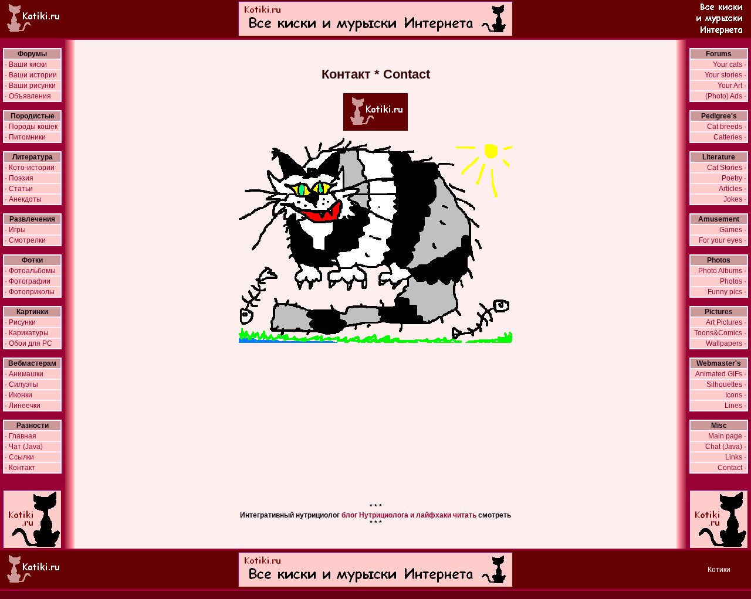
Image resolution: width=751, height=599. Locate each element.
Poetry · (734, 178)
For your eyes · (722, 240)
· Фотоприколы (30, 292)
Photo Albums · (722, 271)
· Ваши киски (26, 64)
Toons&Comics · (720, 333)
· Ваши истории (31, 75)
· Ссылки (19, 457)
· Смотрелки (25, 240)
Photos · (733, 281)
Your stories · (725, 75)
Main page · (727, 436)
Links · (735, 457)
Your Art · (732, 85)
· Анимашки (24, 374)
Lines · (735, 405)
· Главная (20, 436)
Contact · (732, 468)
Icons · (735, 395)
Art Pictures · (726, 322)
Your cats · (729, 64)
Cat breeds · (726, 126)
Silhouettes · (726, 384)
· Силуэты (21, 384)
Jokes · (734, 199)
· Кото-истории (30, 168)
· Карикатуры (27, 333)
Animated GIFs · (720, 374)
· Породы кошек (31, 126)
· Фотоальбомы (30, 271)
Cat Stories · (726, 168)
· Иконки (18, 395)
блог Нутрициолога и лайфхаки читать (408, 515)
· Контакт (20, 468)
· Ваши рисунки (30, 85)
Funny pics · (727, 292)
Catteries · (729, 137)
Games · (732, 230)
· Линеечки (22, 405)
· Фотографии (27, 281)
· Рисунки (20, 322)
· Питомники (25, 137)
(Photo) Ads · (725, 96)
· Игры (15, 230)
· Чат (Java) (24, 447)
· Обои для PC (28, 343)
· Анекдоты (23, 199)
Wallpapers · (726, 343)
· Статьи (19, 189)
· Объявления (28, 96)
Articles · (732, 189)
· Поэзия (19, 178)
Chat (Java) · (725, 447)
